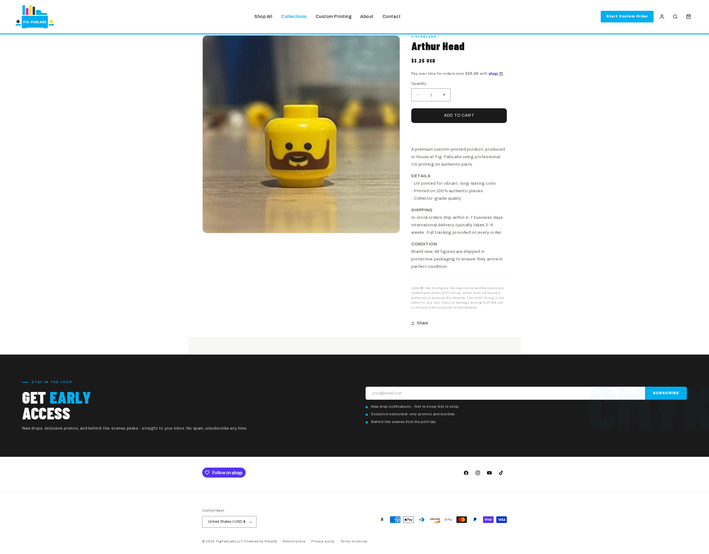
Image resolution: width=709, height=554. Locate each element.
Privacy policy (323, 541)
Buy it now (459, 132)
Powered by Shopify (260, 541)
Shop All (263, 16)
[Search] (675, 17)
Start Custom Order (627, 16)
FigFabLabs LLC (229, 541)
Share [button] (422, 323)
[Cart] (688, 17)
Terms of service (354, 541)
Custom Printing (334, 16)
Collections (294, 16)
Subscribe (666, 393)
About (367, 16)
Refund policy (294, 541)
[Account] (662, 17)
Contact (391, 16)
